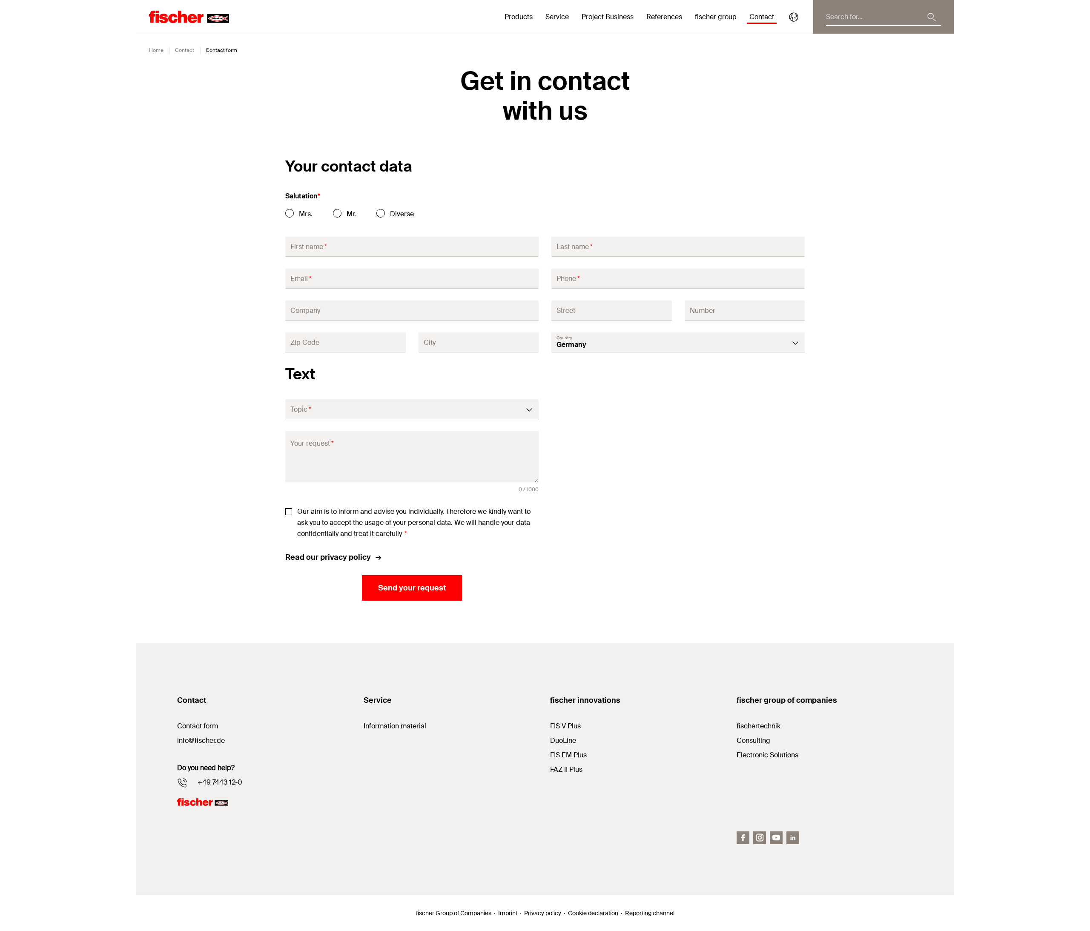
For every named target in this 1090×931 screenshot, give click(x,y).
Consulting (753, 740)
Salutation (302, 196)
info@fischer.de (201, 740)
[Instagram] (759, 837)
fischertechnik (758, 726)
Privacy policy (542, 913)
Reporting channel (649, 913)
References (664, 16)
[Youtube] (776, 837)
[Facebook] (743, 837)
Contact (761, 16)
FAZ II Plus (566, 769)
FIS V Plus (565, 726)
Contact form (197, 726)
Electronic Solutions (767, 755)
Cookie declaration (593, 913)
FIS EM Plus (568, 755)
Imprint (507, 913)
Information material (395, 726)
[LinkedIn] (792, 837)
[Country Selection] (793, 17)
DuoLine (563, 740)
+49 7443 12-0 (220, 782)
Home (156, 50)
